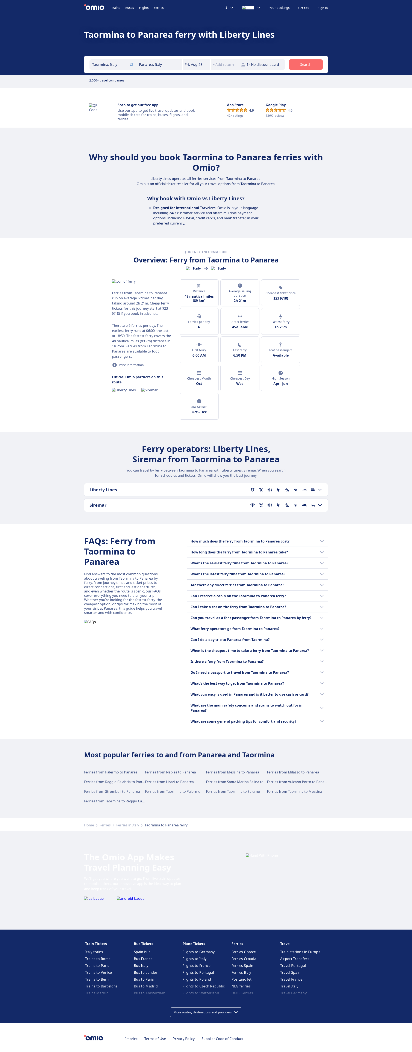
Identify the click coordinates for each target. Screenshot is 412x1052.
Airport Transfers (294, 958)
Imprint (131, 1038)
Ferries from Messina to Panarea (232, 772)
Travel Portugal (293, 965)
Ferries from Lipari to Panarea (169, 781)
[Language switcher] (251, 7)
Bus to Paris (144, 979)
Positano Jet (242, 979)
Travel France (291, 979)
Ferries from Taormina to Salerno (233, 791)
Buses (129, 8)
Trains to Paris (97, 965)
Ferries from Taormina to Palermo (172, 791)
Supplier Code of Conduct (222, 1038)
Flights (144, 8)
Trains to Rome (98, 958)
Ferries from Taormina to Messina (294, 791)
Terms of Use (155, 1038)
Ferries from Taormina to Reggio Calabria (117, 801)
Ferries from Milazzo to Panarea (293, 772)
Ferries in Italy (127, 825)
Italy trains (94, 952)
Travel (285, 943)
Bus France (143, 958)
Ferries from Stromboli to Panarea (112, 791)
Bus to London (146, 972)
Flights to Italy (194, 958)
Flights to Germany (199, 952)
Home (89, 825)
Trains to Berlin (98, 979)
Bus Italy (141, 965)
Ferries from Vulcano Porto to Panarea (298, 781)
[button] (196, 64)
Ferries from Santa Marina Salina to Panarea (242, 781)
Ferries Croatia (244, 958)
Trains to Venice (98, 972)
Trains (115, 8)
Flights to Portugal (198, 972)
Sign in (323, 8)
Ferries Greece (244, 952)
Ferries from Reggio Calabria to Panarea (116, 781)
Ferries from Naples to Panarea (170, 772)
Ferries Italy (241, 972)
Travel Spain (290, 972)
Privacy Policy (184, 1038)
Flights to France (197, 965)
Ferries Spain (242, 965)
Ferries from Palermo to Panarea (111, 772)
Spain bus (142, 952)
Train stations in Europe (300, 952)
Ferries (159, 8)
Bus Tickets (143, 943)
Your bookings (279, 7)
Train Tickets (96, 943)
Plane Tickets (194, 943)
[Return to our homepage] (97, 7)
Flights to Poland (197, 979)
